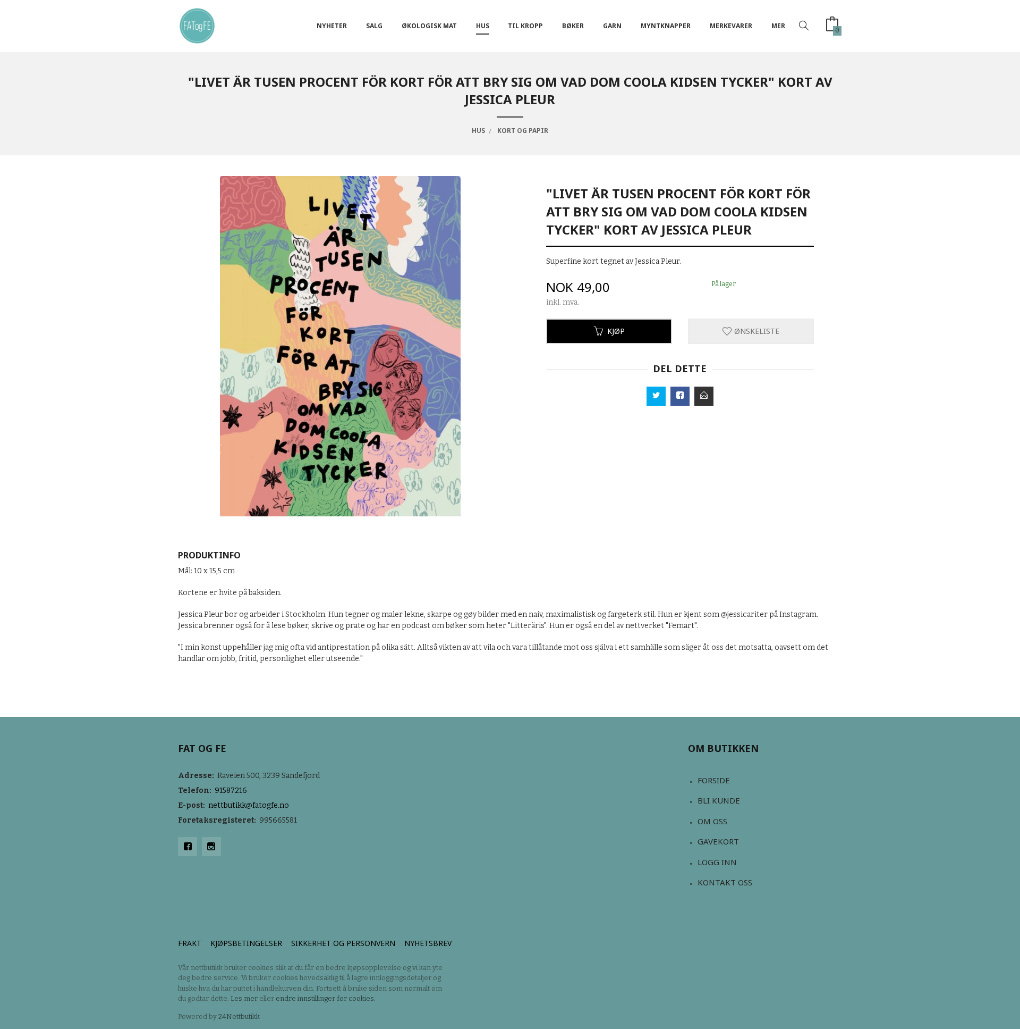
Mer (778, 25)
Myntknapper (666, 25)
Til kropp (525, 25)
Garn (612, 25)
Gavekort (718, 841)
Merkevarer (731, 25)
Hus (482, 25)
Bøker (573, 25)
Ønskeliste (755, 331)
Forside (714, 780)
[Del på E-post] (703, 396)
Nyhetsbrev (428, 943)
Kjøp (616, 331)
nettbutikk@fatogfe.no (248, 805)
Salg (374, 25)
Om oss (712, 821)
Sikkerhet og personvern (343, 943)
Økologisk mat (429, 25)
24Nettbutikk (239, 1016)
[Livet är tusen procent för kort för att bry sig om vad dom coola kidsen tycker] (340, 346)
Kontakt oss (725, 882)
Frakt (189, 943)
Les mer (244, 998)
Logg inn (717, 862)
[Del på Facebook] (680, 396)
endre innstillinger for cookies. (326, 998)
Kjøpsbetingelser (246, 943)
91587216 (231, 790)
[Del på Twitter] (656, 396)
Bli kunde (719, 800)
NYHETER (332, 25)
